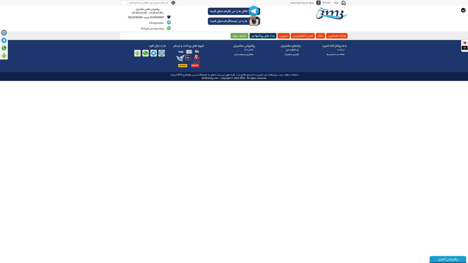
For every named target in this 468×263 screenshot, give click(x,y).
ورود (336, 2)
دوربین (283, 36)
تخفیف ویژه (239, 36)
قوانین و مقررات (291, 54)
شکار (320, 36)
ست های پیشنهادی (263, 36)
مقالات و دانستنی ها (335, 54)
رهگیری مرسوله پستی (243, 54)
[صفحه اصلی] (343, 2)
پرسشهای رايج (292, 49)
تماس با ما (248, 49)
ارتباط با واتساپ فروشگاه (152, 29)
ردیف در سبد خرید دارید (302, 3)
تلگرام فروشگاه (156, 23)
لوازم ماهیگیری (337, 36)
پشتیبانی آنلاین (448, 259)
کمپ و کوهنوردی (303, 36)
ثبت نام (326, 2)
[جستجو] (173, 2)
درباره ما (340, 49)
